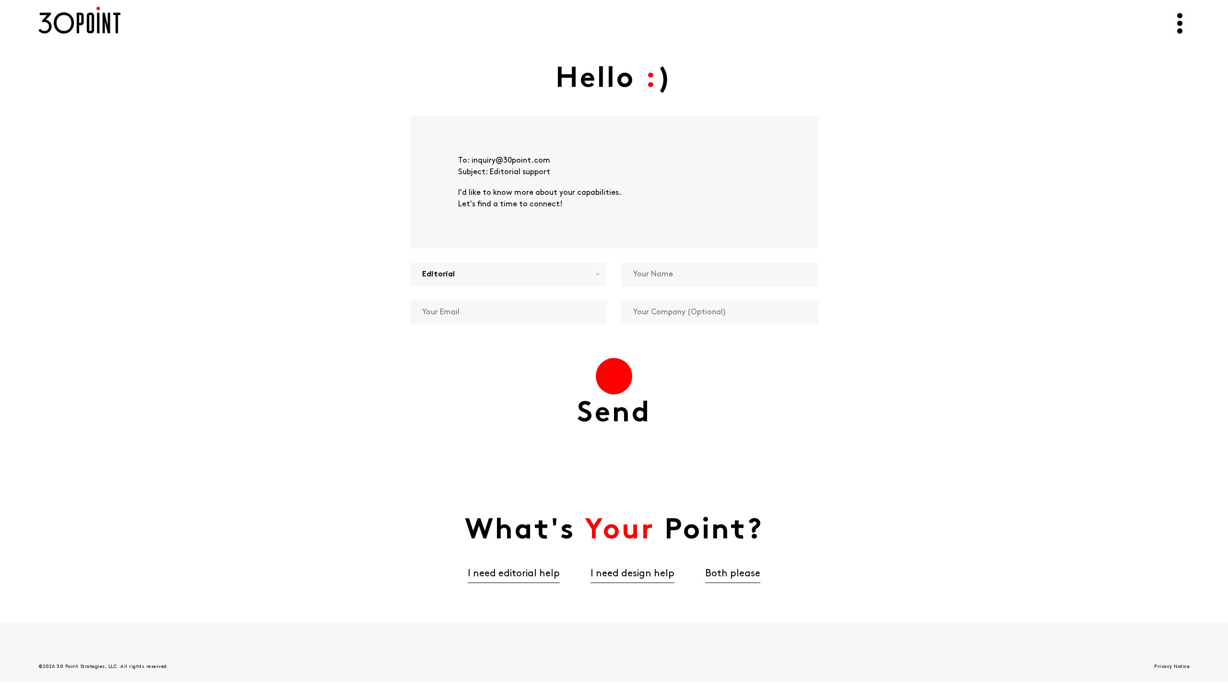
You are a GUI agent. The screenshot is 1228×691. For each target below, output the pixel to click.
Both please (732, 574)
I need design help (632, 574)
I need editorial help (514, 574)
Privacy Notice (1172, 666)
